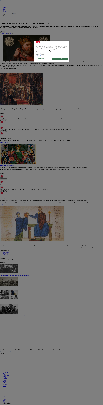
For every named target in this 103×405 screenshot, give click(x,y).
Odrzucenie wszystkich (56, 58)
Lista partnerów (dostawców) (40, 55)
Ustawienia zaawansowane (40, 58)
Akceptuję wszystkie (64, 58)
